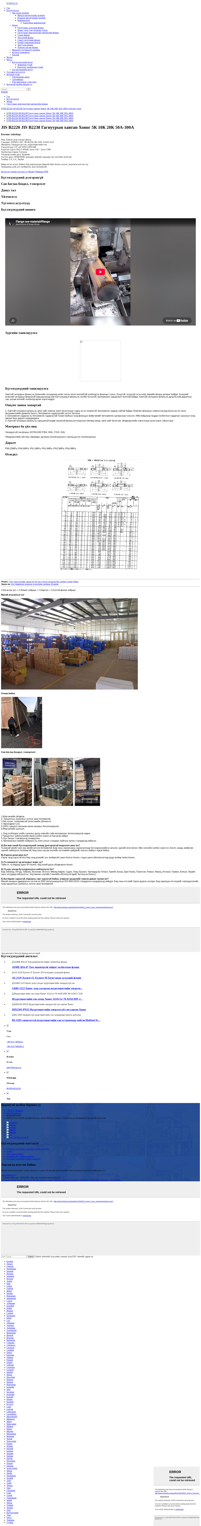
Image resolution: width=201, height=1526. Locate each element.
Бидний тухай (13, 74)
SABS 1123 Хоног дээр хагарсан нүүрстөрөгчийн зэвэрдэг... (47, 988)
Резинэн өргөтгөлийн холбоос (32, 18)
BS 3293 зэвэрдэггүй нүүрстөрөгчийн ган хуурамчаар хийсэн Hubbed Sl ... (56, 1020)
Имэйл (31, 171)
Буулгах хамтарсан (21, 52)
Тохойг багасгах (24, 1180)
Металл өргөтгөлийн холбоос (31, 15)
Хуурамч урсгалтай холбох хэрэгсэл (23, 1159)
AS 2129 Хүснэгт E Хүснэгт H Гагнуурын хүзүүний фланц (46, 977)
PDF (46, 171)
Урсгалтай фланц (26, 37)
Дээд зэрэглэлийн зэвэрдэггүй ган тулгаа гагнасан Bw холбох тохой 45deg (43, 581)
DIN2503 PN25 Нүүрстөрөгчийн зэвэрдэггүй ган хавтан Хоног (49, 1009)
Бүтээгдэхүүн (13, 10)
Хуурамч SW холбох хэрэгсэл (20, 1156)
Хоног (15, 25)
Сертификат (17, 79)
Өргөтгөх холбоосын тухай (30, 67)
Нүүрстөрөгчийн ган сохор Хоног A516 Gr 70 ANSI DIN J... (47, 999)
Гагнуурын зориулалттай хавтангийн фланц (38, 32)
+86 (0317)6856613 (15, 1046)
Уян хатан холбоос (20, 13)
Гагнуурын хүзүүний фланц (31, 28)
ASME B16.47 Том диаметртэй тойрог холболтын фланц (45, 967)
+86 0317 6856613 (15, 1042)
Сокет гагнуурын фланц (29, 40)
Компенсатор (24, 20)
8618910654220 (14, 1088)
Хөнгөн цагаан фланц (28, 47)
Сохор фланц (24, 35)
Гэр (8, 8)
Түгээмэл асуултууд (16, 72)
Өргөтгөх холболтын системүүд (94, 1180)
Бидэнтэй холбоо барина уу (19, 84)
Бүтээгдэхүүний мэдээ (22, 62)
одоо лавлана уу (8, 1175)
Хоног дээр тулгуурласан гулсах (33, 30)
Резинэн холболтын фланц (65, 1180)
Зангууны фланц (25, 45)
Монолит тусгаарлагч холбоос (26, 50)
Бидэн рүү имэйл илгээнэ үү (14, 171)
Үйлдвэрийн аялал (21, 77)
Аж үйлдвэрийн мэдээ (22, 69)
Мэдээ (9, 60)
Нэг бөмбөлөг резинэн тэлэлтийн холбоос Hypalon (35, 584)
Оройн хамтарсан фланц (29, 42)
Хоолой (15, 55)
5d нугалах (115, 1180)
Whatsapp (39, 171)
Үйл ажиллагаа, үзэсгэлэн (24, 82)
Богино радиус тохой (42, 1180)
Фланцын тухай (25, 64)
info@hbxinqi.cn (14, 1067)
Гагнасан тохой (8, 1180)
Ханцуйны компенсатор (34, 23)
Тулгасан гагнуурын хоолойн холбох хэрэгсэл (28, 1149)
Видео (9, 57)
